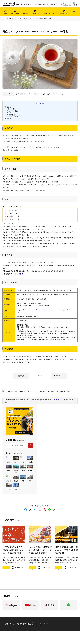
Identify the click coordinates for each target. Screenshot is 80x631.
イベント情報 (12, 117)
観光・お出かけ (15, 13)
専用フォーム (59, 400)
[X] (30, 509)
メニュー (10, 113)
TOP (4, 18)
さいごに (7, 119)
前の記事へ (22, 376)
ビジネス (73, 13)
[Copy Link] (54, 509)
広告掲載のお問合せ (23, 623)
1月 (49, 94)
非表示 (42, 103)
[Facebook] (25, 509)
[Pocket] (40, 509)
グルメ (5, 13)
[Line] (49, 509)
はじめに (7, 107)
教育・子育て (64, 13)
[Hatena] (35, 509)
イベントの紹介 (10, 109)
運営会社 (8, 623)
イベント (25, 13)
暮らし (55, 13)
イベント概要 (12, 111)
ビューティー (35, 13)
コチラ (21, 274)
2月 (44, 94)
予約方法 (10, 115)
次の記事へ (58, 376)
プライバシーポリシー (42, 623)
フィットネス (46, 13)
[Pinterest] (44, 509)
